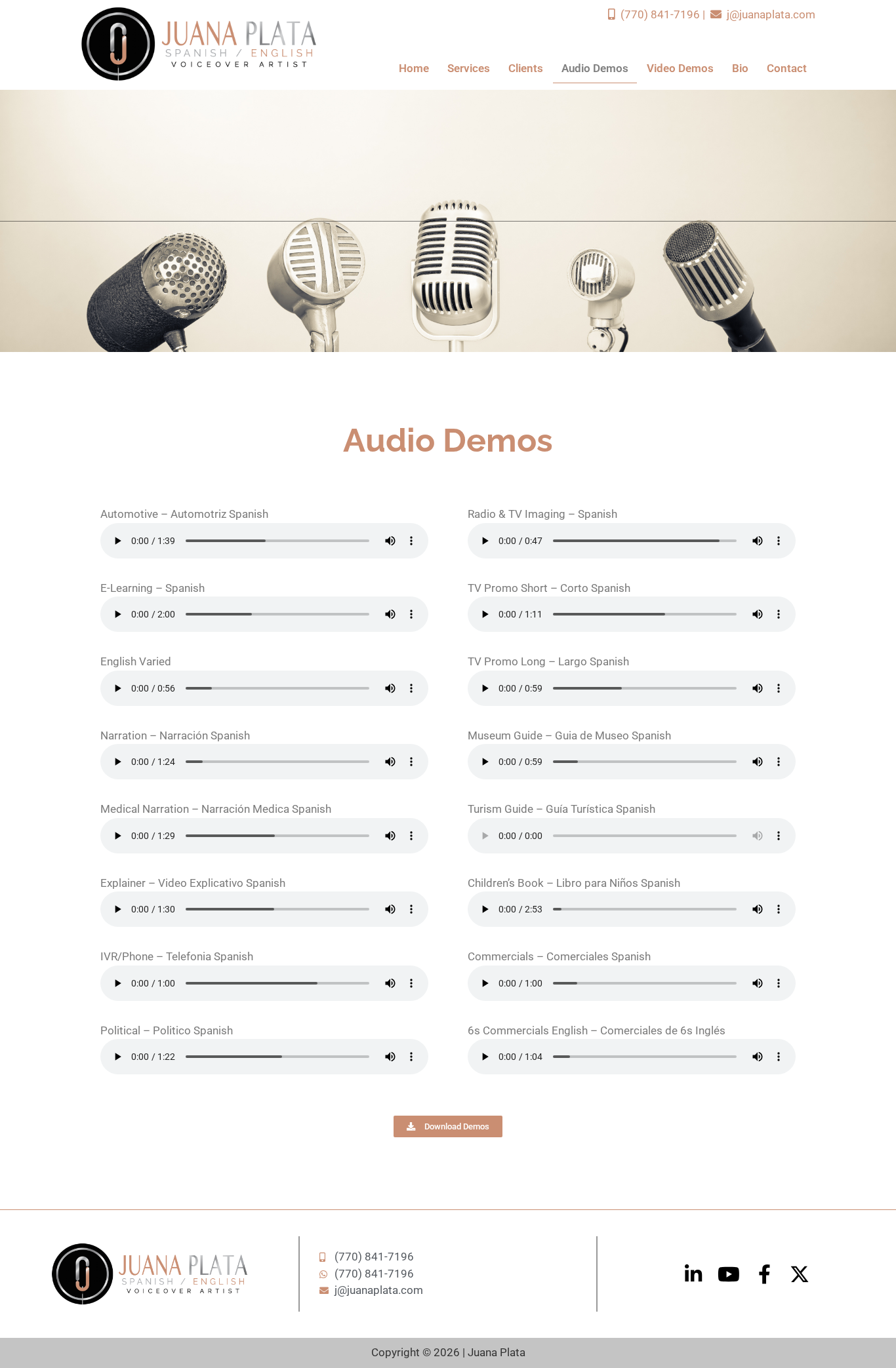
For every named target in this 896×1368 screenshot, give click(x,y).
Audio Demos (594, 68)
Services (468, 68)
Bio (740, 68)
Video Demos (680, 68)
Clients (525, 68)
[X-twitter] (799, 1274)
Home (414, 68)
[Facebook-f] (764, 1274)
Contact (787, 68)
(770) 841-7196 (659, 14)
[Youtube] (728, 1274)
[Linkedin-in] (693, 1274)
